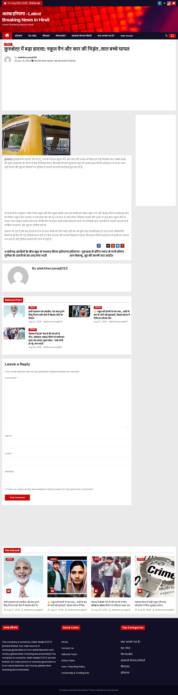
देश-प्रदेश (32, 35)
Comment (11, 377)
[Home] (7, 35)
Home (64, 642)
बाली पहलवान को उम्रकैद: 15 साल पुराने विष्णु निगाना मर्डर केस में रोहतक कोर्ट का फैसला (46, 315)
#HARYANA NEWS (43, 60)
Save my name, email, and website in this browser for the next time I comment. (50, 489)
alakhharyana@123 (27, 57)
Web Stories (127, 35)
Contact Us (67, 648)
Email (8, 453)
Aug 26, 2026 (35, 347)
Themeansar (112, 690)
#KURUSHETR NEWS (65, 60)
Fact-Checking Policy (73, 666)
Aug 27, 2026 (35, 321)
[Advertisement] (87, 87)
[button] (166, 35)
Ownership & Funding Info (75, 672)
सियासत (46, 35)
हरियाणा (18, 35)
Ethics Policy (68, 660)
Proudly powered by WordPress (73, 690)
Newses (100, 690)
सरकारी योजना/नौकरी (82, 35)
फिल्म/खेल (61, 35)
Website (9, 471)
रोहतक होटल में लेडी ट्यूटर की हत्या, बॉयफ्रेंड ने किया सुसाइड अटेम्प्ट (151, 604)
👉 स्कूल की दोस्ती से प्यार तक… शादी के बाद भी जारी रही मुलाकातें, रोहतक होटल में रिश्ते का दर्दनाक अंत (112, 315)
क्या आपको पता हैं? (106, 35)
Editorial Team (69, 654)
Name (9, 435)
